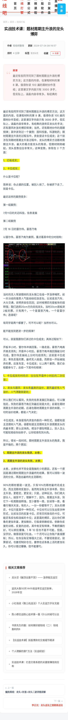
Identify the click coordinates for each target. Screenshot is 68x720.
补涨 (16, 127)
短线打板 (22, 6)
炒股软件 (42, 6)
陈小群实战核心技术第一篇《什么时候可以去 (34, 614)
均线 (6, 355)
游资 (44, 123)
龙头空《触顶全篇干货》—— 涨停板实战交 (33, 577)
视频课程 (35, 6)
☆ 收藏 (55, 53)
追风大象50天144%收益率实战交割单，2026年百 (31, 590)
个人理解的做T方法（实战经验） (27, 651)
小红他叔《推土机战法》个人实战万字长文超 (34, 603)
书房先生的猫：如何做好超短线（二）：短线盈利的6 (33, 627)
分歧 (11, 298)
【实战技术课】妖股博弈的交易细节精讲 (31, 640)
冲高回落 (31, 347)
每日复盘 (49, 6)
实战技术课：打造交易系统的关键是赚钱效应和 (34, 664)
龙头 (52, 123)
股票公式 (28, 6)
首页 (15, 6)
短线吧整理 (18, 45)
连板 (21, 517)
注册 (61, 8)
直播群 (56, 6)
